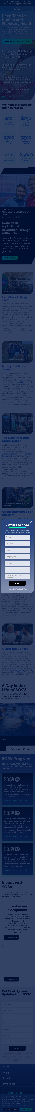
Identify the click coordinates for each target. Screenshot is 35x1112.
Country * (9, 570)
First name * (10, 537)
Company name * (12, 557)
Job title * (9, 563)
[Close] (31, 522)
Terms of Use (20, 589)
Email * (8, 550)
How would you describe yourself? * (15, 576)
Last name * (10, 544)
